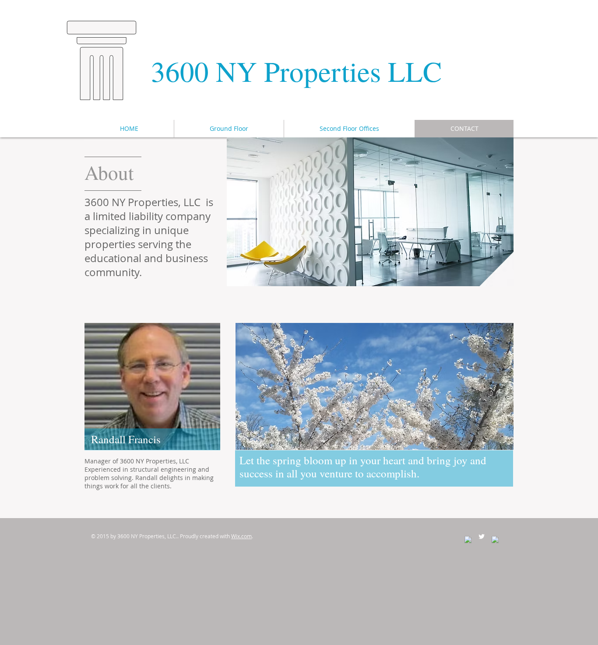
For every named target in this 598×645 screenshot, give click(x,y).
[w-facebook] (467, 539)
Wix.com (241, 536)
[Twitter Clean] (481, 536)
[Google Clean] (495, 539)
